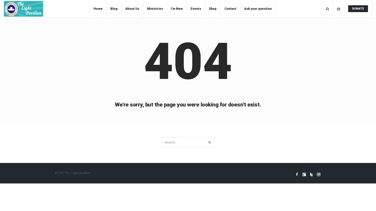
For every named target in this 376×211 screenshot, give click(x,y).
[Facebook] (297, 174)
